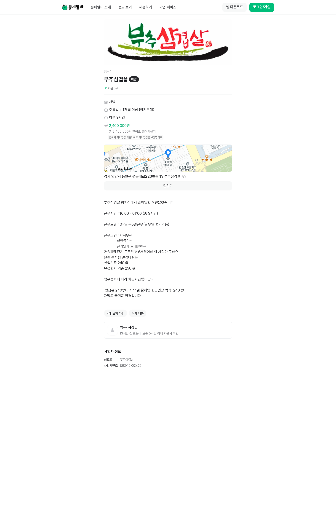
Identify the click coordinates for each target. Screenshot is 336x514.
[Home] (72, 7)
